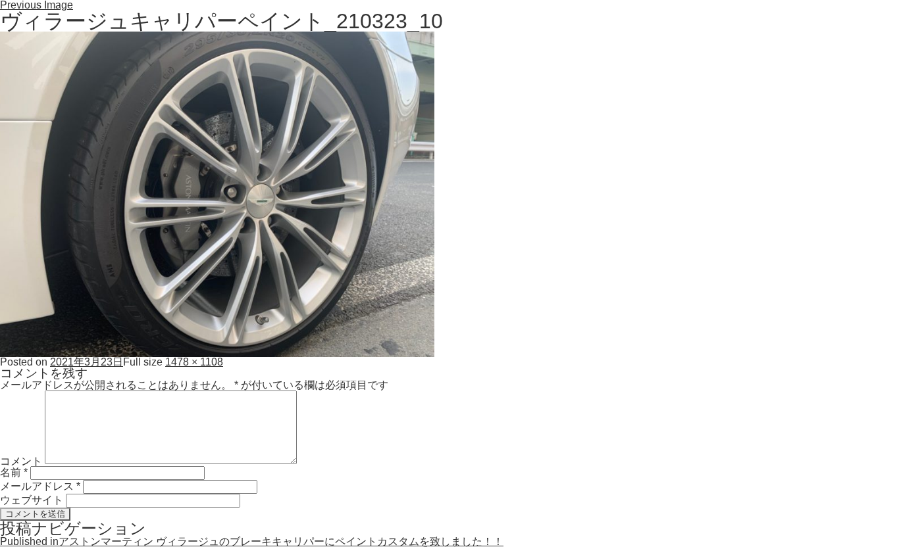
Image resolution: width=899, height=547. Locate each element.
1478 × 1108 (194, 362)
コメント (21, 460)
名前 (14, 472)
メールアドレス (40, 486)
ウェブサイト (31, 500)
